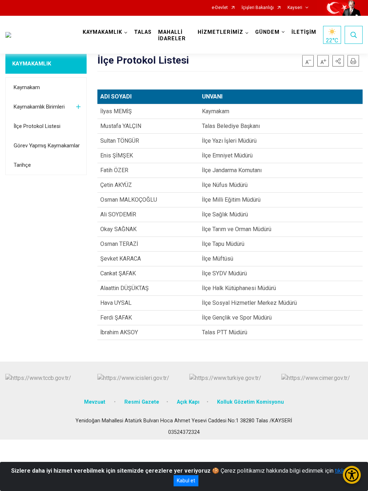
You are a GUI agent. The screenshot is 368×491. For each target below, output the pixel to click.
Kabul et (186, 480)
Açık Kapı (188, 402)
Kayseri (295, 7)
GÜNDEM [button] (267, 32)
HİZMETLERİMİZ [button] (220, 32)
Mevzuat (95, 402)
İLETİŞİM (303, 32)
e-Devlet (220, 7)
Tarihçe (22, 165)
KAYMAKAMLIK (31, 63)
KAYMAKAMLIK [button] (102, 32)
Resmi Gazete (141, 402)
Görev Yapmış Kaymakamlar (47, 145)
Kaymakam (27, 87)
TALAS (143, 32)
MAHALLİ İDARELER (172, 35)
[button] (338, 60)
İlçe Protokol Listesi (37, 126)
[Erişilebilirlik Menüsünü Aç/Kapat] (352, 475)
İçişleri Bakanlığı (258, 7)
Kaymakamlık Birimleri (39, 107)
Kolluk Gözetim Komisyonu (250, 402)
